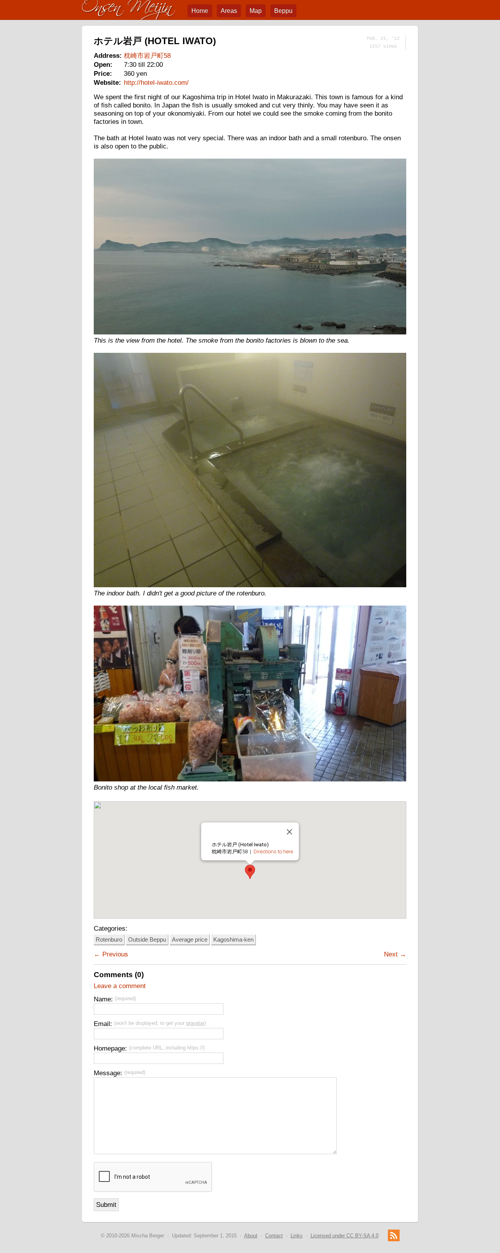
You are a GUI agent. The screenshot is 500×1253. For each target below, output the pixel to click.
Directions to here (273, 851)
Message (107, 1073)
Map (256, 10)
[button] (250, 872)
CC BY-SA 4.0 (345, 1236)
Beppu (283, 10)
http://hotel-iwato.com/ (156, 82)
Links (297, 1236)
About (250, 1236)
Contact (274, 1236)
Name (102, 999)
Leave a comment (120, 986)
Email (102, 1024)
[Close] (289, 831)
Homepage (109, 1048)
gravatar (195, 1023)
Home (199, 10)
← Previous (111, 954)
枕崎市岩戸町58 (147, 55)
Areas (229, 10)
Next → (395, 954)
